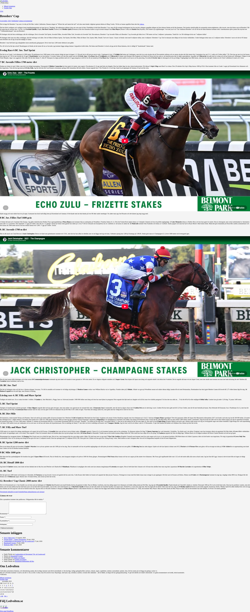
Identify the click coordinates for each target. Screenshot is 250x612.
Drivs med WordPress (6, 611)
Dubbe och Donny (19, 558)
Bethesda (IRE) (8, 545)
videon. (141, 24)
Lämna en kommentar (25, 21)
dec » (6, 596)
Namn (2, 517)
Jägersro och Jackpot (34, 492)
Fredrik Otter (8, 8)
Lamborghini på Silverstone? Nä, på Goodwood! (19, 541)
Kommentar (4, 514)
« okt (1, 596)
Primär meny (4, 3)
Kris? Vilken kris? (9, 538)
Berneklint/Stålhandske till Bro (24, 561)
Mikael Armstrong (9, 6)
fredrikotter (15, 21)
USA (1, 11)
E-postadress (4, 521)
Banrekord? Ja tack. (10, 543)
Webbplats (3, 524)
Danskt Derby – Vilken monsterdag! (15, 539)
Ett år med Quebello (12, 492)
